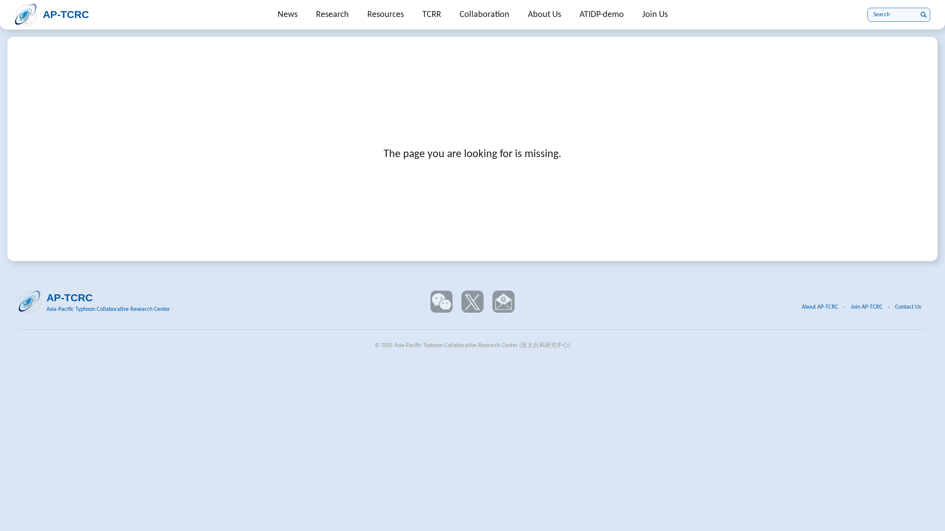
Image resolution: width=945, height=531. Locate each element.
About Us (544, 14)
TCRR (431, 14)
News (288, 14)
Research (332, 14)
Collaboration (484, 14)
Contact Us (908, 307)
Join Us (655, 14)
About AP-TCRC (820, 307)
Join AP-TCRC (867, 307)
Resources (385, 14)
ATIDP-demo (602, 14)
